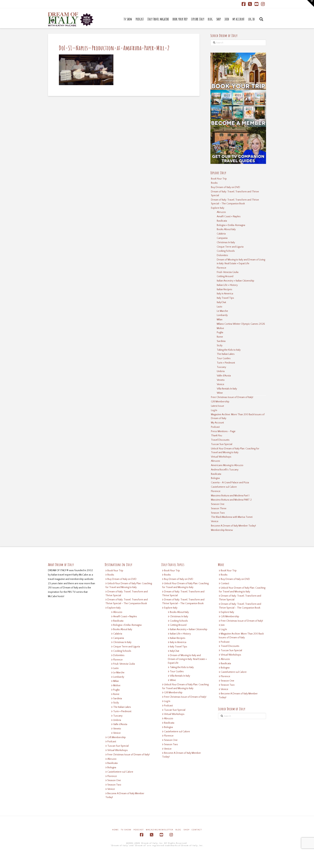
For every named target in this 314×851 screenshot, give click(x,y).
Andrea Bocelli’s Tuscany (224, 469)
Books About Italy (226, 229)
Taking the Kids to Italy (229, 349)
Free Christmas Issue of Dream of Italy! (232, 397)
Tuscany (221, 367)
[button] (310, 3)
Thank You (216, 435)
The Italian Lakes (226, 354)
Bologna (215, 478)
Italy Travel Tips (225, 298)
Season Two (218, 512)
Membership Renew (222, 530)
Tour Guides (224, 358)
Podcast (215, 427)
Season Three (218, 508)
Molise (220, 328)
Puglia (220, 332)
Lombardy (222, 315)
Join (223, 625)
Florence (221, 267)
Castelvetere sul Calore (224, 486)
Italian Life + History (227, 285)
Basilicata (222, 220)
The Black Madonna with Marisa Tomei (232, 517)
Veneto (221, 380)
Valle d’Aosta (224, 375)
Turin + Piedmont (226, 362)
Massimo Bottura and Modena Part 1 (230, 495)
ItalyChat (221, 302)
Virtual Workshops (221, 456)
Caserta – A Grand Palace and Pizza (230, 482)
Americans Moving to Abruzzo (227, 465)
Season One (217, 504)
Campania (222, 238)
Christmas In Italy (226, 242)
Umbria (221, 371)
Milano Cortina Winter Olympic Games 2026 (241, 324)
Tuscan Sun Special (221, 444)
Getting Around (225, 276)
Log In (214, 410)
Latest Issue (217, 406)
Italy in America (225, 293)
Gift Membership (220, 401)
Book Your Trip (219, 178)
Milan (219, 319)
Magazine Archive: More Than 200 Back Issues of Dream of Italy (238, 416)
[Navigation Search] (261, 22)
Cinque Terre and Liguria (230, 246)
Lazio (219, 306)
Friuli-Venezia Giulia (227, 272)
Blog (178, 830)
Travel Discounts (220, 439)
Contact (225, 583)
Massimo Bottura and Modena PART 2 (231, 499)
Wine (220, 392)
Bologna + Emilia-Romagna (231, 225)
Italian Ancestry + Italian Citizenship (235, 280)
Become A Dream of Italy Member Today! (233, 525)
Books (214, 182)
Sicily (219, 345)
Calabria (221, 233)
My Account (217, 422)
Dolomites (222, 255)
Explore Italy (217, 208)
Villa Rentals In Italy (227, 388)
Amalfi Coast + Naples (229, 216)
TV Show (126, 830)
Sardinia (221, 341)
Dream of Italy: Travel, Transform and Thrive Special (235, 193)
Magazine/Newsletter (159, 830)
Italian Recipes (224, 289)
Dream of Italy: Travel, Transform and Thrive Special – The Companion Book (235, 201)
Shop (187, 830)
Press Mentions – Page (223, 431)
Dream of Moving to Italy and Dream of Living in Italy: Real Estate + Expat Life (241, 261)
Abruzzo (221, 212)
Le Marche (222, 311)
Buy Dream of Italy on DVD (225, 187)
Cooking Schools (226, 251)
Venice (220, 384)
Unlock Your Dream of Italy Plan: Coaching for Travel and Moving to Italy (235, 450)
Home (115, 830)
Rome (220, 336)
